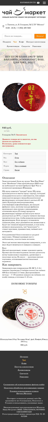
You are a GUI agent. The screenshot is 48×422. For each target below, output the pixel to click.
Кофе (21, 42)
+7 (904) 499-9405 (23, 28)
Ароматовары (13, 46)
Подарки (7, 42)
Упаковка (36, 46)
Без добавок (19, 162)
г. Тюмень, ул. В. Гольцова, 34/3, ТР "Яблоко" (25, 25)
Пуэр (17, 158)
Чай (15, 42)
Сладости (26, 46)
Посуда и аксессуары (35, 42)
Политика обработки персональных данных (24, 388)
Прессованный (20, 166)
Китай (17, 170)
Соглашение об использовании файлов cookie (24, 384)
